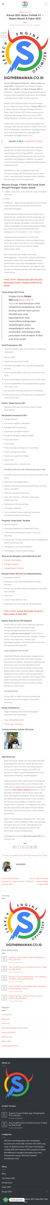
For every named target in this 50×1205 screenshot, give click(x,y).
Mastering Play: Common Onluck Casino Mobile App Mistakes (25, 997)
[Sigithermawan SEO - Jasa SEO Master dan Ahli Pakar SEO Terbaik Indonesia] (25, 4)
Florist (4, 1023)
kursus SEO (29, 237)
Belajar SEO (7, 1191)
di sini (12, 839)
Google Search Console (14, 568)
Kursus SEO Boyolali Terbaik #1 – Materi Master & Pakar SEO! (13, 881)
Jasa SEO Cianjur (34, 141)
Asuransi (5, 1014)
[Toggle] (46, 1191)
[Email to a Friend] (27, 847)
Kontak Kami (7, 1182)
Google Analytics (11, 564)
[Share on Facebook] (19, 847)
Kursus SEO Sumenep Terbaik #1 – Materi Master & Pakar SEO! (37, 881)
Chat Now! (18, 724)
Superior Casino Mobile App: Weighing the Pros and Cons (27, 958)
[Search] (46, 4)
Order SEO (6, 1187)
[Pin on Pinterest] (31, 847)
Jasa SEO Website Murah (12, 1028)
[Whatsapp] (5, 1199)
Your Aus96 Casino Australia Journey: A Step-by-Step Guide (28, 968)
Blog (4, 1173)
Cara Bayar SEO (8, 1178)
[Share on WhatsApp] (14, 847)
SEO (29, 12)
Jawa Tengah (42, 855)
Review (5, 1037)
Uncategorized (8, 1046)
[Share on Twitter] (23, 847)
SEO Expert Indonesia (22, 790)
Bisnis (4, 1019)
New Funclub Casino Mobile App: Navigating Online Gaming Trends (27, 987)
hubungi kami (16, 711)
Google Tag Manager (13, 560)
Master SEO (29, 1199)
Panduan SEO (24, 1149)
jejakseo (36, 25)
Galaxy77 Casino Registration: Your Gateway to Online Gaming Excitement (27, 978)
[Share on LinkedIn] (35, 847)
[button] (3, 4)
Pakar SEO (39, 1199)
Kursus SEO (23, 12)
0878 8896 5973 (16, 720)
